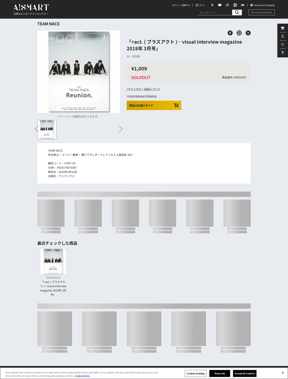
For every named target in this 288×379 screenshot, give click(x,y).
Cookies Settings (196, 373)
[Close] (282, 373)
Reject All (220, 373)
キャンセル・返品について (144, 89)
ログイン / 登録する (181, 5)
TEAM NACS (48, 23)
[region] (144, 373)
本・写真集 (133, 56)
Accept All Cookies (244, 373)
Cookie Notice (82, 375)
